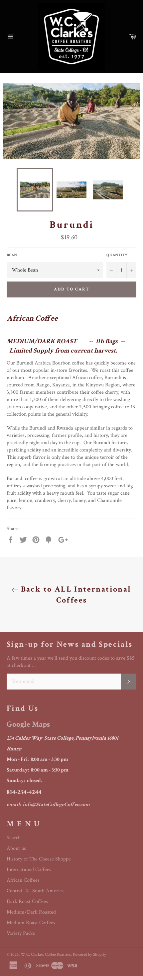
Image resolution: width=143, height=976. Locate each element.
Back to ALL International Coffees (74, 594)
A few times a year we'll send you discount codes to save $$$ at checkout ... (71, 662)
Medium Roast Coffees (31, 922)
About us (16, 848)
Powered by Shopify (89, 954)
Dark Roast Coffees (27, 901)
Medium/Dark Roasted (31, 912)
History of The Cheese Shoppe (39, 858)
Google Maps (28, 724)
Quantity (116, 255)
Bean (12, 255)
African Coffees (23, 880)
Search (14, 837)
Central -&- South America (35, 890)
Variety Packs (21, 933)
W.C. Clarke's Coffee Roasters (46, 954)
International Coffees (29, 869)
